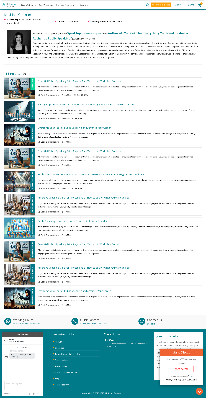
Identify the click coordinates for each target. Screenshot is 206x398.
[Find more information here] (22, 364)
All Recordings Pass (161, 4)
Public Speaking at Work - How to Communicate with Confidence (74, 221)
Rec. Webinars (46, 5)
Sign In (178, 4)
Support (84, 5)
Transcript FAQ (62, 384)
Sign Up (190, 4)
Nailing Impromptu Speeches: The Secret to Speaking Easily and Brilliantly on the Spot (86, 104)
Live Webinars (28, 5)
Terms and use (62, 360)
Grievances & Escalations (66, 372)
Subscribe (59, 348)
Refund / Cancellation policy (67, 354)
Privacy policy (61, 366)
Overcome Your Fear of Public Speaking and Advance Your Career (74, 127)
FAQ (192, 376)
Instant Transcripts (66, 5)
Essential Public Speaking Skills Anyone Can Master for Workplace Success (79, 81)
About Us (59, 341)
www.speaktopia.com (93, 33)
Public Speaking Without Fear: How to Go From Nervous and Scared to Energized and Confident (91, 174)
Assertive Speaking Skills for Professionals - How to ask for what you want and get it (85, 197)
